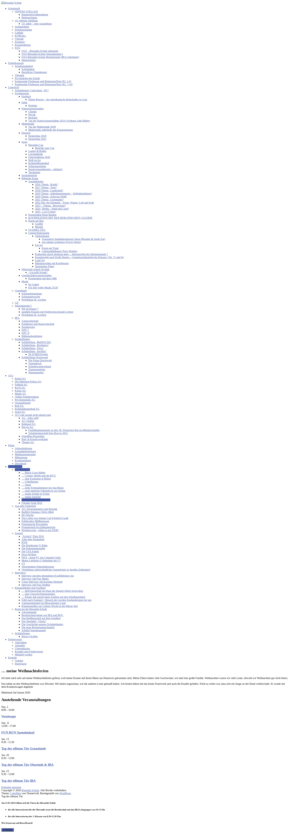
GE (17, 302)
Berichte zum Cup (44, 148)
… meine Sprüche (31, 496)
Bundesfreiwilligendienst (35, 14)
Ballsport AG (29, 424)
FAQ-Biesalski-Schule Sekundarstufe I (42, 54)
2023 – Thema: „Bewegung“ (50, 205)
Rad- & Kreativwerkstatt (35, 439)
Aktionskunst (42, 236)
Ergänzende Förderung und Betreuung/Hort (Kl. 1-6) (43, 81)
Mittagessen (21, 457)
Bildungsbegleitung (32, 336)
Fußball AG (21, 384)
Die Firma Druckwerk (40, 360)
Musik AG (20, 393)
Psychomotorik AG (25, 399)
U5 (23, 563)
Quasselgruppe (23, 402)
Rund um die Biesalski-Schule (31, 609)
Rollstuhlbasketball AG (27, 408)
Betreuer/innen (29, 17)
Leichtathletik (35, 154)
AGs (10, 375)
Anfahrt (19, 660)
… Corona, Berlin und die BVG (39, 475)
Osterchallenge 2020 (39, 157)
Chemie (32, 111)
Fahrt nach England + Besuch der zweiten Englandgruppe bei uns (56, 600)
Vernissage (8, 716)
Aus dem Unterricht (25, 506)
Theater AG (28, 442)
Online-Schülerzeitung (27, 396)
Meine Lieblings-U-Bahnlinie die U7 (41, 560)
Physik (32, 114)
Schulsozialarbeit (24, 66)
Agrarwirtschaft (30, 321)
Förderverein (15, 639)
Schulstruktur (22, 26)
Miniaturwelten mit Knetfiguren (52, 263)
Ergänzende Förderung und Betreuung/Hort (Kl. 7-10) (44, 84)
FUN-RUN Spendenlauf (17, 732)
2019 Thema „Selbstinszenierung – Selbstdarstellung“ (63, 193)
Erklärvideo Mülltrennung (35, 521)
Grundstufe (21, 290)
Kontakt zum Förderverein (29, 651)
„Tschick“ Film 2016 (33, 536)
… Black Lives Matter (33, 472)
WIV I (25, 330)
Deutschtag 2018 (37, 135)
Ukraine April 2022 (32, 503)
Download (20, 463)
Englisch (26, 96)
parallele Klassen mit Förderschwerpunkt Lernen (47, 311)
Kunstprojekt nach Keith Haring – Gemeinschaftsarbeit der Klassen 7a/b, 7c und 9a (79, 257)
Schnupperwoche (31, 296)
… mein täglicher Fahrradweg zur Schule (43, 490)
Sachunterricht (29, 175)
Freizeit (19, 533)
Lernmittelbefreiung (25, 451)
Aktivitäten (21, 642)
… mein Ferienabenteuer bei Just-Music (43, 487)
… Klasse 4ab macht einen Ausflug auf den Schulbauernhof (53, 597)
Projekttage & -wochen (34, 299)
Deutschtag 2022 (37, 139)
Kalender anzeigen (11, 787)
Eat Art (39, 245)
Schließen (7, 830)
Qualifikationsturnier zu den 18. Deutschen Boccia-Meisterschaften (64, 430)
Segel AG (20, 412)
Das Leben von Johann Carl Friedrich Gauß (45, 518)
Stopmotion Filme (44, 266)
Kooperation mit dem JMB (42, 278)
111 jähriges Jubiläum (26, 20)
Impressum (20, 663)
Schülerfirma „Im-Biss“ (34, 351)
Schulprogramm (23, 29)
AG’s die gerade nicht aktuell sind (33, 415)
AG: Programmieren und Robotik (39, 509)
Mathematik (28, 123)
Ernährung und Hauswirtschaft (38, 324)
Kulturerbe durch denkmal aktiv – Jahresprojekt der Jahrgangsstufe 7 (71, 254)
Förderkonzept (16, 63)
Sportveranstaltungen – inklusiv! (45, 169)
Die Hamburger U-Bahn (34, 545)
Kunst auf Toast (50, 248)
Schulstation (28, 69)
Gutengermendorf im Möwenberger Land (44, 603)
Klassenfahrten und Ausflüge (30, 587)
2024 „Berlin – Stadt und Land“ (52, 208)
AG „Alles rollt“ (30, 418)
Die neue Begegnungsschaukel (38, 627)
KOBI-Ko (20, 35)
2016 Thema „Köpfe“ (46, 184)
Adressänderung (23, 448)
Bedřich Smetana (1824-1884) (38, 512)
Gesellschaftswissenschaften (37, 275)
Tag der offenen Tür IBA (18, 780)
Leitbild (19, 32)
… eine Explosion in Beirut (36, 478)
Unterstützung (22, 648)
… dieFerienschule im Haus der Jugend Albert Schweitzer (52, 590)
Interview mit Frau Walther (36, 584)
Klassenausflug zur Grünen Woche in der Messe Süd (50, 606)
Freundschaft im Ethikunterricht (38, 527)
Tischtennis (34, 172)
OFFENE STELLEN (26, 11)
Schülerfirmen (22, 339)
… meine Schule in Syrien (36, 493)
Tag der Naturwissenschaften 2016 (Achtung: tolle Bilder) (59, 120)
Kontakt (12, 657)
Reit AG (19, 405)
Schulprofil (14, 8)
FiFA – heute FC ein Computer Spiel (41, 557)
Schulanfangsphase (32, 293)
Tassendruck (35, 363)
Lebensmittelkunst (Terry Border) (59, 251)
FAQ (17, 48)
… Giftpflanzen (30, 481)
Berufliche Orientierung (34, 72)
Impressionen (29, 60)
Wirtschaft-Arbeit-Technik (35, 269)
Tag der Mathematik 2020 (42, 126)
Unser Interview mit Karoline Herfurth (42, 581)
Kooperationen (23, 44)
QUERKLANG (37, 230)
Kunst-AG (20, 390)
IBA (17, 317)
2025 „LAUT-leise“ (45, 211)
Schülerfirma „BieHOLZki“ (36, 342)
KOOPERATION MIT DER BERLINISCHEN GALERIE (60, 217)
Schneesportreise (37, 166)
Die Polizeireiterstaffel (33, 548)
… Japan (26, 484)
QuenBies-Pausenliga (33, 436)
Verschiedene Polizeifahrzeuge (38, 566)
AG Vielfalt (28, 421)
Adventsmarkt (29, 612)
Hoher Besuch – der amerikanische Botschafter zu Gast (57, 99)
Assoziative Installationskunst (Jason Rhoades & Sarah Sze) (73, 239)
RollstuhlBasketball (38, 163)
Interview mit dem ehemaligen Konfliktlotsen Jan (48, 575)
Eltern (11, 445)
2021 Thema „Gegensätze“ (49, 199)
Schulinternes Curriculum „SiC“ (32, 90)
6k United (33, 284)
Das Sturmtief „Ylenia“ (34, 621)
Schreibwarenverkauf (39, 366)
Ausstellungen (35, 181)
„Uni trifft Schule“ (38, 272)
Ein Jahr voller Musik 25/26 (43, 287)
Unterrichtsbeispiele (38, 233)
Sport (24, 142)
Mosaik (39, 226)
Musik (25, 281)
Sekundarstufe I (23, 305)
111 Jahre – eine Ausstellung (37, 23)
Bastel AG (20, 378)
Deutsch (26, 132)
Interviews (20, 572)
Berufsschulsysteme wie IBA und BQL (42, 615)
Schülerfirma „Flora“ (33, 348)
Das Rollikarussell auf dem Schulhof (41, 618)
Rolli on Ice (34, 160)
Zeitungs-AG (15, 466)
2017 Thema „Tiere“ (46, 187)
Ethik (24, 102)
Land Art (40, 260)
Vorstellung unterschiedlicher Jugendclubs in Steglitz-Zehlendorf (56, 569)
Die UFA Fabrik (30, 551)
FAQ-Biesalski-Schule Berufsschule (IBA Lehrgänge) (50, 57)
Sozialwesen (28, 327)
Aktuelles (20, 645)
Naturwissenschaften (33, 108)
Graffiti (39, 223)
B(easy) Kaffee (30, 636)
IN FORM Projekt (38, 354)
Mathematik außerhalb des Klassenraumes (50, 129)
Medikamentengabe (25, 454)
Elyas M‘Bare (29, 554)
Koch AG (20, 387)
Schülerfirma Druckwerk (35, 357)
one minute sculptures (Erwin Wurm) (61, 242)
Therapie (19, 75)
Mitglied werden (23, 654)
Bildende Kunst (30, 178)
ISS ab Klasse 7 (30, 308)
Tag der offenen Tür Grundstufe (23, 748)
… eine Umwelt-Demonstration (38, 594)
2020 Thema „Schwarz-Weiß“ (51, 196)
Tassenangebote (36, 369)
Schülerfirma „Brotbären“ (35, 345)
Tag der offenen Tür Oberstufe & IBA (27, 764)
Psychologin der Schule (27, 78)
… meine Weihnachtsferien (36, 499)
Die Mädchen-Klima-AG (28, 381)
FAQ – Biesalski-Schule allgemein (40, 51)
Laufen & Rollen (37, 151)
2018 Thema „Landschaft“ (49, 190)
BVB (24, 542)
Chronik (19, 38)
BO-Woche (28, 515)
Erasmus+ (20, 41)
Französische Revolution (35, 524)
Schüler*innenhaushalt (34, 630)
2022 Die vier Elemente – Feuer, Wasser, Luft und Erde (64, 202)
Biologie (32, 117)
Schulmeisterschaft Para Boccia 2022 (48, 433)
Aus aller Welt (22, 469)
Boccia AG (28, 427)
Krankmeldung (23, 460)
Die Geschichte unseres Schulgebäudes (42, 624)
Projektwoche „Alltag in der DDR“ (40, 530)
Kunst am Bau (36, 220)
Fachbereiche (22, 93)
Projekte (32, 105)
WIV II (25, 333)
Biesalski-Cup (35, 145)
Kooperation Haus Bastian (42, 214)
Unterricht (13, 87)
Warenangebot (36, 372)
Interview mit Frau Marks (35, 578)
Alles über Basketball (33, 539)
